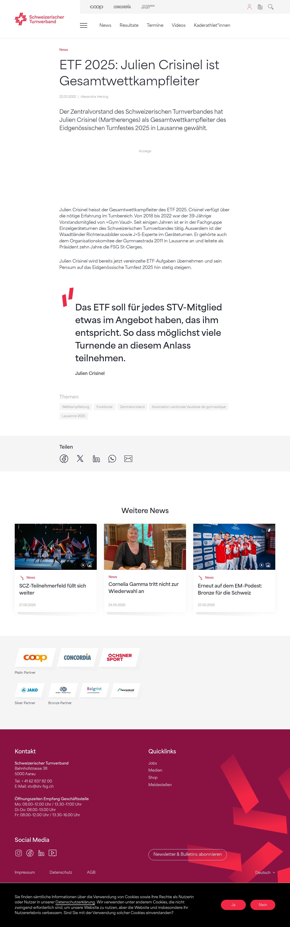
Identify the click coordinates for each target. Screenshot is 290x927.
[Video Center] (52, 852)
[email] (128, 458)
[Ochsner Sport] (148, 6)
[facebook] (64, 458)
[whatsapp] (112, 458)
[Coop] (96, 6)
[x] (80, 458)
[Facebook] (30, 852)
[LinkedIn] (41, 852)
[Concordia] (122, 6)
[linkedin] (96, 458)
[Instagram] (18, 852)
